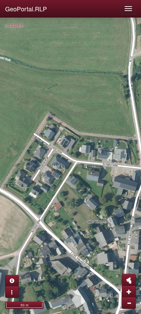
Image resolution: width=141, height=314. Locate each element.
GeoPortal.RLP (26, 8)
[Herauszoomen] (129, 303)
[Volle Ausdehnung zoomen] (129, 280)
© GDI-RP (14, 25)
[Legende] (12, 292)
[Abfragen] (12, 281)
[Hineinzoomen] (129, 292)
